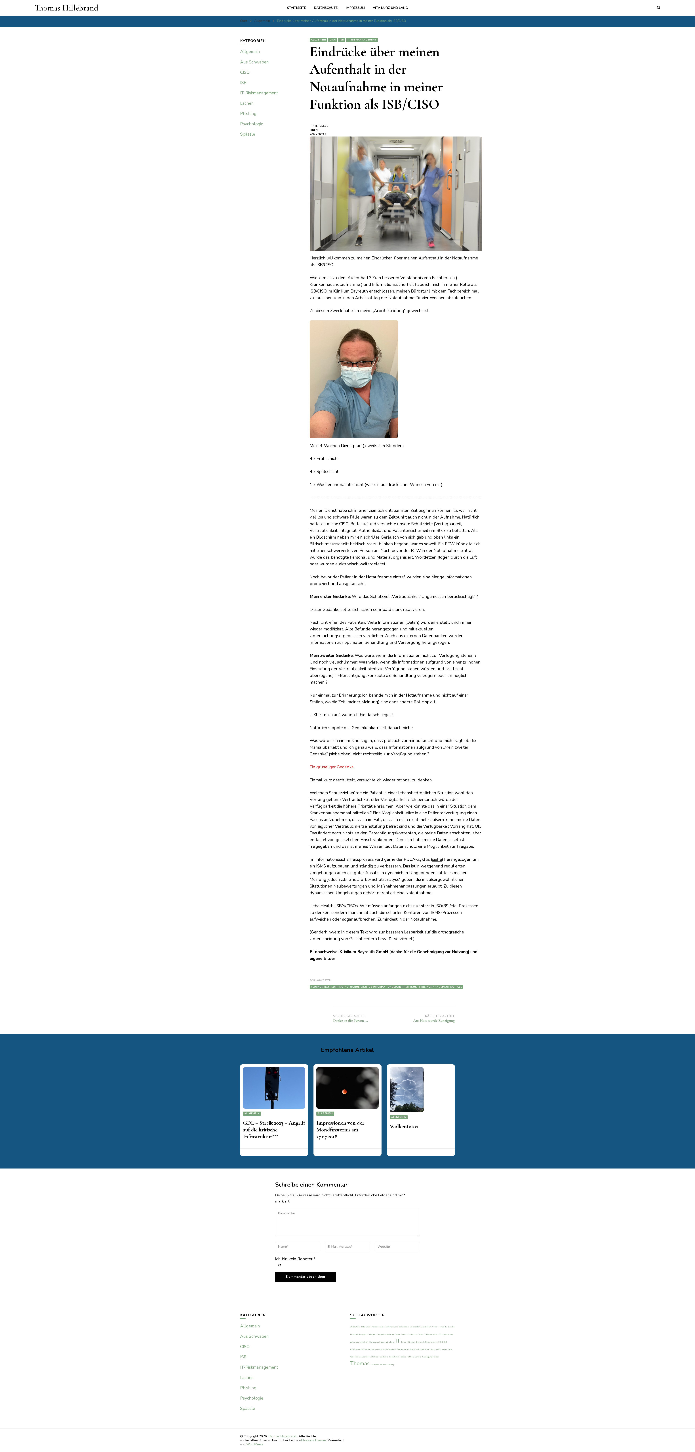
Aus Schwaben (254, 62)
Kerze (403, 1342)
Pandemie (383, 1356)
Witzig (391, 1364)
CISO (333, 39)
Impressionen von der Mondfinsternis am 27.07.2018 (340, 1130)
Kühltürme (415, 1349)
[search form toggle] (658, 7)
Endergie (371, 1334)
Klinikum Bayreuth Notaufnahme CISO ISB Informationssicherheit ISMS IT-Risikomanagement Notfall (386, 987)
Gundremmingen (377, 1342)
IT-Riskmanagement (362, 39)
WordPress (254, 1444)
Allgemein (318, 39)
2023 (368, 1326)
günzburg (390, 1342)
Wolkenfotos (404, 1126)
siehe (437, 859)
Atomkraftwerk (391, 1326)
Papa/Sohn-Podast (397, 1356)
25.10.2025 (355, 1326)
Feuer (403, 1334)
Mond (438, 1349)
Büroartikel (415, 1326)
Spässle (247, 134)
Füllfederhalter (430, 1334)
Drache (451, 1326)
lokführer (425, 1349)
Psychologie (251, 124)
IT (397, 1340)
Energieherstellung (385, 1334)
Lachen (247, 103)
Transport (375, 1364)
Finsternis (411, 1334)
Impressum (355, 8)
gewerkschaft (362, 1342)
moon (444, 1349)
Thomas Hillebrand (66, 8)
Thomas (360, 1363)
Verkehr (383, 1364)
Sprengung (427, 1356)
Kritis (406, 1349)
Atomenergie (377, 1326)
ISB (342, 39)
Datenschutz (326, 8)
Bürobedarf (426, 1326)
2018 (363, 1326)
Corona (435, 1326)
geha (352, 1342)
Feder (397, 1334)
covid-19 (443, 1326)
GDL (441, 1334)
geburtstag (448, 1334)
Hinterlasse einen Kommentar (321, 130)
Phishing (248, 113)
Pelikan (410, 1356)
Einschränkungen (358, 1334)
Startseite (296, 8)
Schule (418, 1356)
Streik (436, 1356)
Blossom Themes (313, 1440)
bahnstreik (404, 1326)
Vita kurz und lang (390, 8)
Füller (420, 1334)
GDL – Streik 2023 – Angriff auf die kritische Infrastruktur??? (274, 1130)
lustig (432, 1349)
